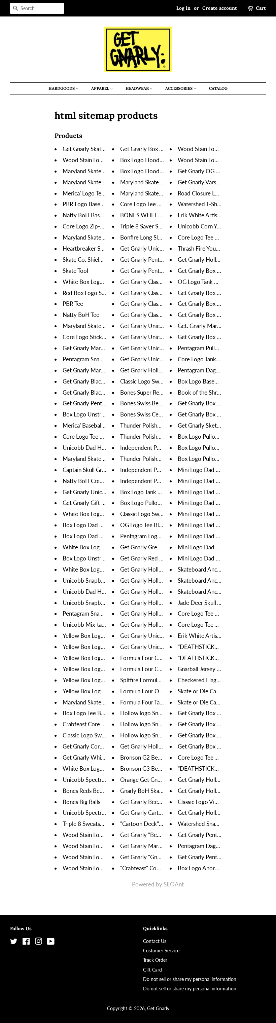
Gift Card (152, 970)
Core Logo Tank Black (204, 359)
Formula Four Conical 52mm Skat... (163, 668)
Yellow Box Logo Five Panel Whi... (105, 657)
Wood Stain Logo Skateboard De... (105, 845)
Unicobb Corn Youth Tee (208, 226)
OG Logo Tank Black (203, 281)
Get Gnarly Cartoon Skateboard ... (162, 812)
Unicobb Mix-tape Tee (90, 624)
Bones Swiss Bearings (146, 403)
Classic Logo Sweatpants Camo (158, 381)
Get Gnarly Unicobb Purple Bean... (162, 325)
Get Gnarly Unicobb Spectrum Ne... (164, 336)
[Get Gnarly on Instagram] (38, 942)
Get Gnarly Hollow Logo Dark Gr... (162, 613)
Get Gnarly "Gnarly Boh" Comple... (162, 857)
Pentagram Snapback (88, 359)
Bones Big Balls (81, 801)
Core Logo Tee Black (88, 436)
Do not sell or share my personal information (189, 979)
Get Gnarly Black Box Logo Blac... (104, 381)
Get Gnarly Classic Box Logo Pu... (160, 314)
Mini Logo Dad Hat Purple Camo (218, 524)
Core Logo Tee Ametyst (207, 757)
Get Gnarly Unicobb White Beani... (105, 492)
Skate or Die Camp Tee (206, 691)
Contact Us (154, 941)
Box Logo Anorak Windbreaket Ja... (221, 868)
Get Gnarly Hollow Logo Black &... (162, 569)
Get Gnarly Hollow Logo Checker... (163, 580)
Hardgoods (62, 88)
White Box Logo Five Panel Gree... (105, 281)
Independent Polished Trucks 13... (162, 469)
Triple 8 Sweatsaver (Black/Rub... (103, 823)
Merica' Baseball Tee (87, 425)
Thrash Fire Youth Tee (204, 248)
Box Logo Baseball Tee (205, 381)
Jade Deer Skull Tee (202, 602)
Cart (261, 8)
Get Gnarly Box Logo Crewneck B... (221, 336)
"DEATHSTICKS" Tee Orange (213, 768)
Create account (219, 8)
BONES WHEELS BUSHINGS (157, 215)
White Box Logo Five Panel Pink (102, 768)
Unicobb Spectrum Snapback (99, 779)
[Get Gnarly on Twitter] (14, 942)
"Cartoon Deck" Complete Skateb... (163, 823)
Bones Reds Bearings (88, 790)
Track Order (155, 960)
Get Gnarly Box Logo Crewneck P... (221, 414)
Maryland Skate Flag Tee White (158, 182)
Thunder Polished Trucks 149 (156, 425)
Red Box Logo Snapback (93, 292)
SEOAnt (174, 884)
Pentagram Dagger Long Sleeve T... (220, 370)
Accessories (179, 88)
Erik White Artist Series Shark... (216, 215)
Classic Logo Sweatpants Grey (157, 513)
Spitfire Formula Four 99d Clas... (160, 680)
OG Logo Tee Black (143, 524)
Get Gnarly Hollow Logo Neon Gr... (163, 591)
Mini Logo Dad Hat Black (209, 469)
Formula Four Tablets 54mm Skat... (162, 702)
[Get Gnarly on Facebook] (26, 942)
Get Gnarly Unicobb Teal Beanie (159, 646)
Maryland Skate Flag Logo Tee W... (162, 193)
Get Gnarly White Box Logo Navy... (106, 757)
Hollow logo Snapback (148, 713)
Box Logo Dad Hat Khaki (93, 524)
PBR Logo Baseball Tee (91, 204)
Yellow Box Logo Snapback (96, 635)
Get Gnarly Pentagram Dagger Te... (220, 834)
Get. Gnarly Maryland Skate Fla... (218, 325)
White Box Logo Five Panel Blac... (104, 569)
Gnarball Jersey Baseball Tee (212, 668)
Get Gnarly (158, 1008)
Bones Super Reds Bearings (153, 392)
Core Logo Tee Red (143, 204)
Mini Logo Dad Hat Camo (209, 502)
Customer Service (161, 950)
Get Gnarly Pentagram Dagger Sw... (221, 857)
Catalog (218, 88)
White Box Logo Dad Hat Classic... (105, 513)
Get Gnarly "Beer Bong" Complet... (162, 834)
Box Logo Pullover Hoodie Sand (217, 436)
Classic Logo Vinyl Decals (209, 801)
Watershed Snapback (204, 823)
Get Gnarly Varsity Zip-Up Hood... (220, 182)
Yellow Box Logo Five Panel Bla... (103, 646)
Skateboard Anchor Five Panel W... (221, 569)
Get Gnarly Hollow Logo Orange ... (162, 602)
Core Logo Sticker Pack (91, 336)
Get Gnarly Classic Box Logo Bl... (160, 281)
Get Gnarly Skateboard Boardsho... (105, 148)
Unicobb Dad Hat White (93, 447)
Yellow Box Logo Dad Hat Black (102, 680)
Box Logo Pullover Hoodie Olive (218, 447)
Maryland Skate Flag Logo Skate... (104, 171)
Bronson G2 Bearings (146, 757)
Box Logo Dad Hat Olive (93, 536)
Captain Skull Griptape (90, 469)
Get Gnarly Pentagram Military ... (160, 259)
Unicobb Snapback (86, 580)
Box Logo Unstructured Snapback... (106, 414)
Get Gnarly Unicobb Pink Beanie (160, 635)
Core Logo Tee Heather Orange (216, 237)
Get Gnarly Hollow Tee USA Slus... (219, 812)
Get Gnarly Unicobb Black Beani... (162, 248)
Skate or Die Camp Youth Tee (213, 702)
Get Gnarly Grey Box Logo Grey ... (162, 547)
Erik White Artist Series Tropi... (215, 635)
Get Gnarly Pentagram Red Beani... (105, 403)
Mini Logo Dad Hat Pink (207, 492)
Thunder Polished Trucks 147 (156, 458)
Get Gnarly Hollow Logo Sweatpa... (221, 790)
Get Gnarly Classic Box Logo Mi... (161, 292)
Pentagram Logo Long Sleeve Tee (161, 536)
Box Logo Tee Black (87, 713)
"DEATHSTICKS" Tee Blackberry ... (220, 646)
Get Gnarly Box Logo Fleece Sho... (220, 270)
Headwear (138, 88)
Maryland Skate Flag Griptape (99, 458)
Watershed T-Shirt (200, 204)
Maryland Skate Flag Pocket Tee (102, 325)
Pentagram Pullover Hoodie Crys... (220, 348)
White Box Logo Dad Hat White (102, 547)
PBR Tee (73, 303)
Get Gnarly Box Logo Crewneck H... (221, 314)
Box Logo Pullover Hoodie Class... (162, 502)
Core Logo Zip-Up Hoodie (95, 226)
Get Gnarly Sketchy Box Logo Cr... (219, 425)
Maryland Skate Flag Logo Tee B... (104, 182)
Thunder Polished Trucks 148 (156, 436)
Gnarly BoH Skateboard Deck (157, 790)
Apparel (100, 88)
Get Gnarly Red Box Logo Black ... (161, 558)
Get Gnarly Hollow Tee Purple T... (161, 370)
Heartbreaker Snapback (92, 248)
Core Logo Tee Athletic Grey (212, 624)
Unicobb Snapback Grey (93, 602)
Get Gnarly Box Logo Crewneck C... (221, 403)
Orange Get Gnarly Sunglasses (157, 779)
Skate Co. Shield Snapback (95, 259)
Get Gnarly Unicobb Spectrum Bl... (162, 348)
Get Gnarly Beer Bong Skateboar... (162, 801)
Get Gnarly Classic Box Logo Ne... (161, 303)
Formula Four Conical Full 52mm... (162, 657)
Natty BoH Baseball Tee (92, 215)
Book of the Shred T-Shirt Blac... (217, 392)
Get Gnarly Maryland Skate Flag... (104, 348)
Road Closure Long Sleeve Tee (215, 193)
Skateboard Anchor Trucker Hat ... (219, 580)
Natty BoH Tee (81, 314)
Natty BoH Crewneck (89, 480)
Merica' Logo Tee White (92, 193)
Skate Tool (75, 270)
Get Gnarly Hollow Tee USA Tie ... (219, 259)
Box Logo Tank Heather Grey (155, 492)
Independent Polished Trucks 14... (162, 447)
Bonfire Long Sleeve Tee (150, 237)
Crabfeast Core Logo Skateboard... (105, 724)
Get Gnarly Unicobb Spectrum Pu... (163, 359)
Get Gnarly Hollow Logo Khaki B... (162, 624)
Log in (183, 8)
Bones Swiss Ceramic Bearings (157, 414)
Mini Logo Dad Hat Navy (208, 480)
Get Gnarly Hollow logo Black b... (161, 746)
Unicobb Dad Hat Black (92, 591)
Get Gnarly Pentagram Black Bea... (162, 270)
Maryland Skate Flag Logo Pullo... (104, 237)
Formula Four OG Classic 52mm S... (163, 691)
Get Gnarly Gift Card (88, 502)
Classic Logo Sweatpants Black (100, 735)
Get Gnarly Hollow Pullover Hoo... (220, 779)
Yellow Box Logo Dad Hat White (103, 691)
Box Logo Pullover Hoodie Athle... (220, 458)
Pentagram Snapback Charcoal (100, 613)
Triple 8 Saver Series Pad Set (155, 226)
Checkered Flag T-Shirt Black (213, 680)
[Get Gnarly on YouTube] (51, 942)
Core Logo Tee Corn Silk (207, 613)
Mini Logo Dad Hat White (210, 513)
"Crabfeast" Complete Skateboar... (162, 868)
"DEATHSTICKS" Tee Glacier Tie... (219, 657)
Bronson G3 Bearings (146, 768)
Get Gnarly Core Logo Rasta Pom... (105, 746)
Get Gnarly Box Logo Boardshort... (162, 148)
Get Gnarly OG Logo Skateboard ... (221, 171)
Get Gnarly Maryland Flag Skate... (161, 845)
